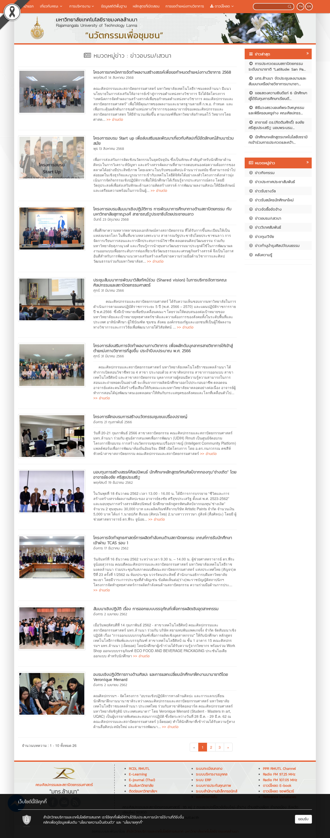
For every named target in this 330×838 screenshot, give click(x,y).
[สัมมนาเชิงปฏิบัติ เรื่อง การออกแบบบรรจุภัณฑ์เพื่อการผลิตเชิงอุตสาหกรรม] (52, 627)
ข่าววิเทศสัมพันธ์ (267, 227)
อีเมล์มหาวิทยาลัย (141, 785)
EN (309, 6)
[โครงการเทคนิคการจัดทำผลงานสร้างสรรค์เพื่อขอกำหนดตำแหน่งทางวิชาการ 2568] (52, 91)
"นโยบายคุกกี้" (133, 822)
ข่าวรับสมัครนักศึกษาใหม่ (273, 200)
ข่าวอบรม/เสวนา (267, 218)
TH (301, 6)
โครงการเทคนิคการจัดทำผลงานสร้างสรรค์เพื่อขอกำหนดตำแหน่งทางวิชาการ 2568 (162, 72)
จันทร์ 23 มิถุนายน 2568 (111, 219)
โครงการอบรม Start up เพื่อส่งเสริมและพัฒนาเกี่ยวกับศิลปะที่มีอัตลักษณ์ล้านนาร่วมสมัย (163, 140)
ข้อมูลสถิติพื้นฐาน (114, 6)
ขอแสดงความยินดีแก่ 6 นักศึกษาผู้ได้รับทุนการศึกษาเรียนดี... (278, 95)
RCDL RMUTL (139, 768)
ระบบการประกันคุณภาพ (213, 785)
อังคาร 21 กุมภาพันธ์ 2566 (112, 422)
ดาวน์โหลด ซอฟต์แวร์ (278, 791)
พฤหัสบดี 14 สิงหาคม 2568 (113, 77)
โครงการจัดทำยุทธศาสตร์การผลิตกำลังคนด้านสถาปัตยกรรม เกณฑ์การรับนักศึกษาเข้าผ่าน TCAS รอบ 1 (162, 540)
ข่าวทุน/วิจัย (263, 236)
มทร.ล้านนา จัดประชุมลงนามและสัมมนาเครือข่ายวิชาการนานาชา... (277, 81)
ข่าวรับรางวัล (264, 191)
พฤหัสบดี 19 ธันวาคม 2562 (113, 482)
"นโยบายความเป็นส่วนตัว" (96, 822)
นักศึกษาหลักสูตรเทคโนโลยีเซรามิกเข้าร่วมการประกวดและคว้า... (278, 139)
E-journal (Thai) (142, 780)
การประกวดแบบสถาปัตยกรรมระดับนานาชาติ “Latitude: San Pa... (277, 66)
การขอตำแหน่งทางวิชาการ (185, 6)
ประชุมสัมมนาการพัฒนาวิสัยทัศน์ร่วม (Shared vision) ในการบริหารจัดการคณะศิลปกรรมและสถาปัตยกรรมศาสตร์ (160, 282)
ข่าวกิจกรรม (264, 173)
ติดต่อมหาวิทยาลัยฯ (143, 791)
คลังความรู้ (262, 255)
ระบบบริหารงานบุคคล (211, 774)
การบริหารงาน (79, 6)
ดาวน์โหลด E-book (277, 785)
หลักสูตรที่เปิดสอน (146, 6)
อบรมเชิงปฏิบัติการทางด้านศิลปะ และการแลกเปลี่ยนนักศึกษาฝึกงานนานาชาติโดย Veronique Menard (160, 677)
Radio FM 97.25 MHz (279, 774)
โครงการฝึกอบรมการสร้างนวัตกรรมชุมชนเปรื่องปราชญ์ (140, 416)
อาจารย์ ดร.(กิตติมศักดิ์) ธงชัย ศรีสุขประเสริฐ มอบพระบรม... (276, 125)
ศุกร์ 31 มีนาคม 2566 (108, 290)
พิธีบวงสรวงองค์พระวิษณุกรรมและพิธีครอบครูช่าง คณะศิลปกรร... (276, 110)
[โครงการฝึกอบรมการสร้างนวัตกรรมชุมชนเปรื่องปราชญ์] (52, 435)
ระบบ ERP (203, 780)
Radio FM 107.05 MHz (280, 780)
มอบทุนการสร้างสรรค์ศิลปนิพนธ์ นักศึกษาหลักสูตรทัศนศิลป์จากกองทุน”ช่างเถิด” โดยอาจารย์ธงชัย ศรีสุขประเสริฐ (164, 474)
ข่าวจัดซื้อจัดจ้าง (267, 209)
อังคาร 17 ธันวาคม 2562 (110, 548)
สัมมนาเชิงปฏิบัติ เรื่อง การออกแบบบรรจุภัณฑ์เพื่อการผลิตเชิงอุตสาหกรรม (156, 609)
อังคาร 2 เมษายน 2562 (110, 614)
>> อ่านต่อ (114, 119)
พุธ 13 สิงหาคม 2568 (108, 148)
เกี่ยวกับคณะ (49, 6)
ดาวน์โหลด (221, 6)
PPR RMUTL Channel (279, 768)
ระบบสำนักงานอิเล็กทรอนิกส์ (216, 791)
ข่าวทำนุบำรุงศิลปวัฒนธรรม (276, 245)
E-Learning (138, 774)
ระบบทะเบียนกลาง (209, 768)
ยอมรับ (303, 819)
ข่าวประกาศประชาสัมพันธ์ (274, 182)
